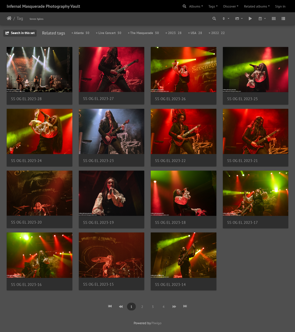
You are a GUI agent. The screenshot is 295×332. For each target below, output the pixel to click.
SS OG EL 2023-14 (170, 284)
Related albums (255, 6)
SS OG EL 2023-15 (98, 284)
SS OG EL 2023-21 (242, 160)
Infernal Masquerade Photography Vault (43, 6)
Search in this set (22, 33)
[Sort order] (225, 18)
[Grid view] (274, 18)
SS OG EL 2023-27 (98, 98)
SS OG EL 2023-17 (242, 222)
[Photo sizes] (239, 18)
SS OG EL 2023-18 (170, 222)
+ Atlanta (80, 33)
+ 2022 (217, 33)
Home (9, 18)
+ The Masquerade (143, 33)
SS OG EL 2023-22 (170, 160)
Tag (20, 18)
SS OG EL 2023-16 (26, 284)
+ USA (195, 33)
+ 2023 (173, 33)
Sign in (280, 6)
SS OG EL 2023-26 (170, 99)
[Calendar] (262, 18)
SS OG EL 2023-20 (26, 222)
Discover (229, 6)
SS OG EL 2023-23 (98, 160)
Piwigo (156, 323)
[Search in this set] (214, 18)
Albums (194, 6)
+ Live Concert (108, 33)
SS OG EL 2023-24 (26, 160)
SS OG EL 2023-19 (98, 222)
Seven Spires (36, 18)
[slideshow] (250, 18)
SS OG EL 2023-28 (26, 99)
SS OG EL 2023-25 (242, 99)
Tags (211, 6)
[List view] (283, 18)
